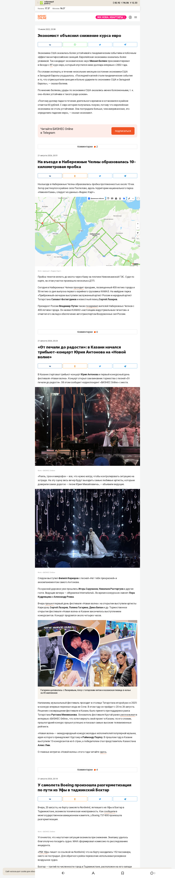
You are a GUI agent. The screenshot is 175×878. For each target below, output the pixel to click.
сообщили (109, 811)
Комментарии (87, 146)
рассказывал (127, 714)
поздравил (92, 306)
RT (51, 64)
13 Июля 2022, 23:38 (47, 29)
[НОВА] (110, 17)
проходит (78, 287)
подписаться (123, 130)
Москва (55, 8)
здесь (103, 751)
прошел (49, 603)
